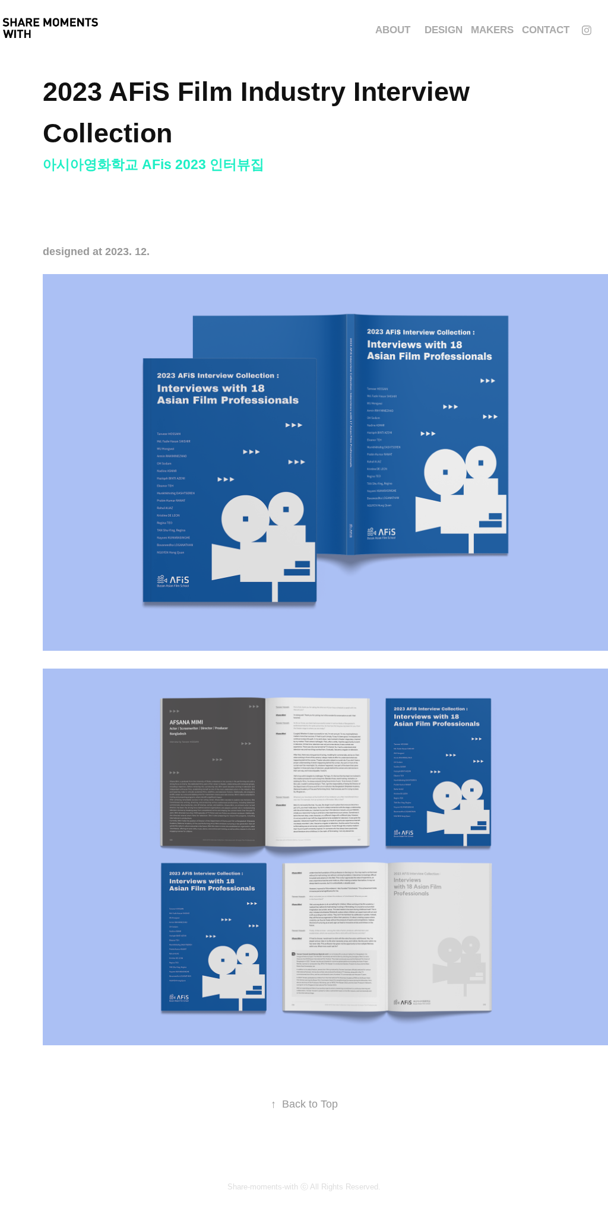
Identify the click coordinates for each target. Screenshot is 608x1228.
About (392, 30)
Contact (545, 30)
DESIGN (444, 30)
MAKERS (492, 30)
